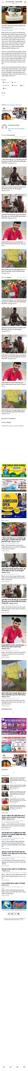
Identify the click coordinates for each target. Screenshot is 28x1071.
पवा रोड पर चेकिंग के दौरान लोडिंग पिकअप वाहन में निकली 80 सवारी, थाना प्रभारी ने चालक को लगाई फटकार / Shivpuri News (13, 817)
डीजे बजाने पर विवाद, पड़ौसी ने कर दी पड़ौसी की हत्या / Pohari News (14, 870)
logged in (10, 426)
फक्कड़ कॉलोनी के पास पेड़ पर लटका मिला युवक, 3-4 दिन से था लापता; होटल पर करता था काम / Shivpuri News (14, 646)
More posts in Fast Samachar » (20, 136)
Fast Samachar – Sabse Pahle (14, 2)
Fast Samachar (11, 105)
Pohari (12, 822)
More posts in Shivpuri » (21, 277)
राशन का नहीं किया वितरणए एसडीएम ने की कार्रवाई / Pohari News (13, 884)
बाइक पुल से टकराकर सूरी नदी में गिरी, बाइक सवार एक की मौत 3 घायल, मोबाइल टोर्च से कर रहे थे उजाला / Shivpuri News (14, 853)
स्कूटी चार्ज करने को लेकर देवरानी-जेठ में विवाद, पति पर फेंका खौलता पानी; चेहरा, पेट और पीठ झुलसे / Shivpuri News (13, 570)
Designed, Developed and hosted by (12, 919)
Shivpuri (11, 30)
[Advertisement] (14, 445)
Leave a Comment (6, 550)
